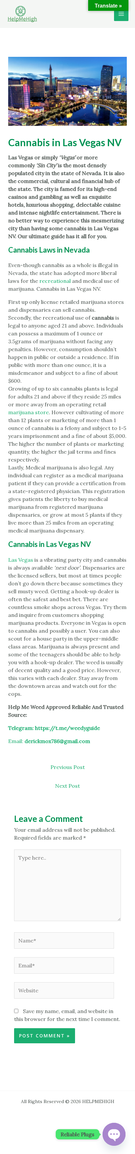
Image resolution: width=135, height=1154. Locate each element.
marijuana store (28, 412)
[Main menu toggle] (121, 14)
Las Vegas (20, 559)
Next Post (67, 785)
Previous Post (67, 767)
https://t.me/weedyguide (67, 728)
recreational (55, 281)
